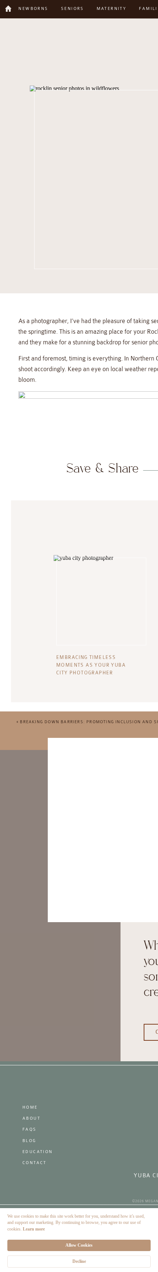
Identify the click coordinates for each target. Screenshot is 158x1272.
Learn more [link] (34, 1229)
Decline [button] (79, 1261)
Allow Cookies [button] (79, 1245)
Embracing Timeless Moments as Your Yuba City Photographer (91, 665)
